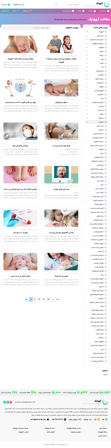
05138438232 (57, 419)
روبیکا (86, 419)
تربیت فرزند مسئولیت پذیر (95, 212)
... (52, 299)
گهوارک (95, 32)
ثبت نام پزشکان (49, 428)
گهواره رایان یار (95, 90)
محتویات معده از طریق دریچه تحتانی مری (94, 345)
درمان (95, 153)
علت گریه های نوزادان (61, 189)
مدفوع (95, 286)
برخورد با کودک (95, 243)
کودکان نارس (95, 267)
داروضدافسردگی (95, 353)
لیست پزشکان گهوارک (74, 428)
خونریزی (95, 298)
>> (57, 299)
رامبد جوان (95, 126)
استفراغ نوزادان (95, 232)
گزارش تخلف (50, 432)
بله (103, 419)
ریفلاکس (95, 337)
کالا (95, 67)
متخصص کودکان (95, 137)
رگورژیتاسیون (95, 341)
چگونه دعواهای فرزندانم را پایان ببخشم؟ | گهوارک (61, 61)
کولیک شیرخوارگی (95, 271)
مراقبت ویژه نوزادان (95, 310)
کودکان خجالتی (95, 263)
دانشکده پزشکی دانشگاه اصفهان (94, 361)
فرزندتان (95, 110)
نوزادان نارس (95, 188)
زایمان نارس (95, 333)
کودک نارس (95, 192)
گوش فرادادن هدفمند (95, 208)
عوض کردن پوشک (95, 290)
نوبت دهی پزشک (95, 196)
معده (95, 306)
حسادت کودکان (95, 220)
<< (26, 299)
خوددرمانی (95, 165)
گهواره (95, 86)
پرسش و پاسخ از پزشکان (20, 428)
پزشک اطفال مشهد (95, 177)
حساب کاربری (103, 436)
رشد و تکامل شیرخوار (95, 302)
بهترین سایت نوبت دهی (95, 247)
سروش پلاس (73, 419)
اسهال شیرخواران (61, 102)
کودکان (95, 75)
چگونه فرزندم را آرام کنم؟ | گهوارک (20, 59)
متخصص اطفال (95, 200)
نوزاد (95, 59)
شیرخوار (95, 118)
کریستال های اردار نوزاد (95, 255)
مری (95, 349)
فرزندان (95, 106)
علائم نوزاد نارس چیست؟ (61, 146)
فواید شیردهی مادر (95, 282)
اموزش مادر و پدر (95, 235)
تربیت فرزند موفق (95, 314)
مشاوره (95, 122)
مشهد (95, 51)
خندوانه (95, 130)
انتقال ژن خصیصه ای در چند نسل (94, 239)
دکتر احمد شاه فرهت (95, 39)
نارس (95, 184)
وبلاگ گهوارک (102, 432)
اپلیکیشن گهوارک (95, 43)
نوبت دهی (95, 36)
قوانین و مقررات (76, 432)
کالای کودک (95, 71)
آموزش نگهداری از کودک (95, 279)
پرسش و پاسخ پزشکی (95, 173)
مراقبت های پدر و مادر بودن (20, 276)
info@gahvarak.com (38, 419)
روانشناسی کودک (95, 228)
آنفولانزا (95, 149)
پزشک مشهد (95, 79)
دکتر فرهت (95, 83)
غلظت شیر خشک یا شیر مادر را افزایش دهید (94, 326)
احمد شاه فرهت (95, 134)
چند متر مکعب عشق (95, 145)
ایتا (95, 419)
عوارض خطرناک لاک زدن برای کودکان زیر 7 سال (20, 189)
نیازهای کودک (95, 204)
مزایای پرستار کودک (61, 276)
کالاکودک (95, 94)
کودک (95, 63)
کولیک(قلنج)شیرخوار (95, 294)
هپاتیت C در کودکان (20, 232)
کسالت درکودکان (95, 259)
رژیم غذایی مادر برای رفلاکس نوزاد (94, 357)
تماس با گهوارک (23, 432)
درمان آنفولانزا (95, 157)
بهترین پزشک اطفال (95, 169)
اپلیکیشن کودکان (95, 102)
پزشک (95, 55)
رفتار (95, 275)
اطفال (95, 114)
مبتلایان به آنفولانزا (95, 161)
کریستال (95, 251)
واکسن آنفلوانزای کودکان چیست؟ (61, 232)
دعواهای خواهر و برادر (95, 224)
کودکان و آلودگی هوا (20, 146)
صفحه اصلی (103, 428)
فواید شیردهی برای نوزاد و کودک (94, 322)
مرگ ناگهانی (95, 330)
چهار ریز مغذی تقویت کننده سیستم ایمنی (20, 102)
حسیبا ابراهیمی (95, 141)
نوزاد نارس (95, 181)
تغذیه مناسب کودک (95, 318)
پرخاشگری (95, 216)
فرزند (95, 98)
